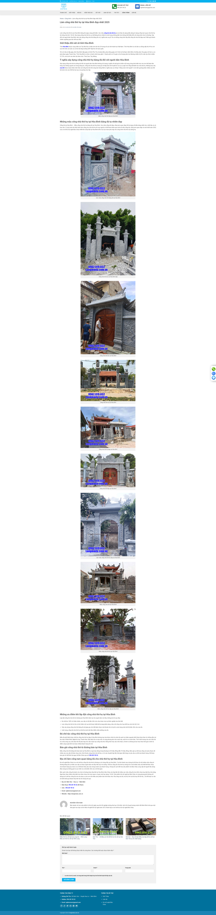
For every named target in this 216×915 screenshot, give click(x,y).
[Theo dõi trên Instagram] (148, 1)
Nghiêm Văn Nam (76, 27)
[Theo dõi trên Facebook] (147, 1)
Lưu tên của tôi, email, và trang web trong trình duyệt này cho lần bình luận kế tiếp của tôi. (88, 875)
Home (61, 18)
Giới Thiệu (106, 896)
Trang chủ (63, 12)
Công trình (126, 12)
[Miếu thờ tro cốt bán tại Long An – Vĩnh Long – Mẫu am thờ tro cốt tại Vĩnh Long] (75, 826)
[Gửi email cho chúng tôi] (152, 1)
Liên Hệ (105, 899)
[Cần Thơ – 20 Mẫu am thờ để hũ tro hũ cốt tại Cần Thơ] (108, 826)
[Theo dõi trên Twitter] (150, 1)
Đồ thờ (98, 12)
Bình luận (65, 853)
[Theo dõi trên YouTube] (155, 1)
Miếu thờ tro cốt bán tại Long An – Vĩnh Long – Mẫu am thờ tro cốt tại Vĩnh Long (74, 838)
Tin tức (116, 12)
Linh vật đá (107, 12)
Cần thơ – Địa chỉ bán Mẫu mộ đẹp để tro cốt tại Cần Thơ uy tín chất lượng (140, 838)
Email (95, 868)
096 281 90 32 (93, 755)
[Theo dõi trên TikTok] (64, 906)
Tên (63, 868)
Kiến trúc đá (88, 12)
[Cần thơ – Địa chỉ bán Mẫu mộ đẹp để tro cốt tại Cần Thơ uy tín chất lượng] (141, 826)
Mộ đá (79, 12)
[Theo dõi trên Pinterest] (153, 1)
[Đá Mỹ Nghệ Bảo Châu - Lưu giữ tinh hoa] (75, 6)
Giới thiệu (72, 12)
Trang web (128, 868)
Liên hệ (134, 12)
